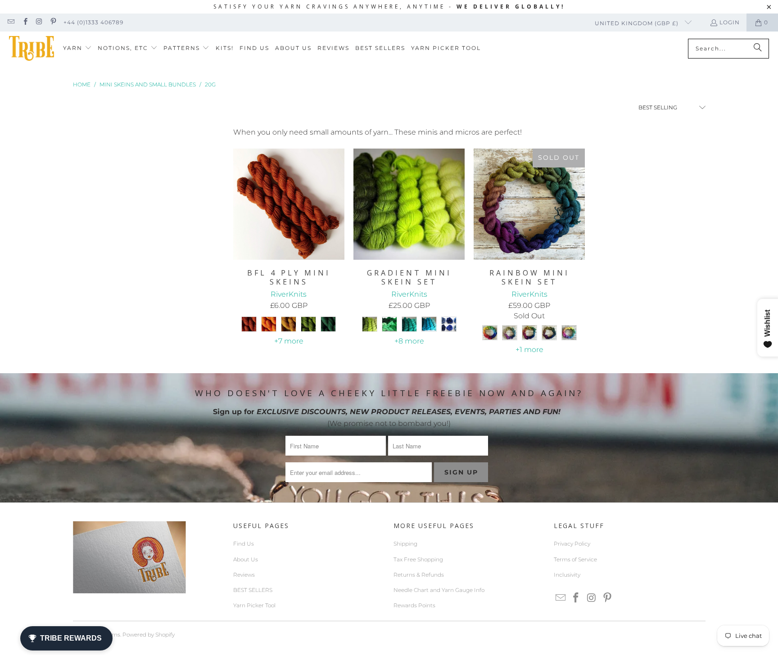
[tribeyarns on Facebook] (24, 22)
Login (729, 22)
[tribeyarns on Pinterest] (53, 22)
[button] (77, 48)
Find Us (243, 543)
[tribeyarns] (31, 48)
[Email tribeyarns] (10, 22)
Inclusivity (567, 574)
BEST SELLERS (252, 590)
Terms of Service (575, 559)
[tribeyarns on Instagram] (39, 22)
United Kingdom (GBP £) (637, 23)
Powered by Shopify (148, 634)
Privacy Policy (572, 543)
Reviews (244, 574)
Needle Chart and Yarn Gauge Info (439, 590)
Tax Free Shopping (418, 559)
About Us (245, 559)
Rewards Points (414, 605)
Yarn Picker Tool (254, 605)
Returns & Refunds (419, 574)
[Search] (757, 49)
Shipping (405, 543)
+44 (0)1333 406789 (93, 22)
